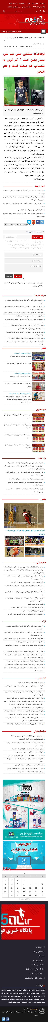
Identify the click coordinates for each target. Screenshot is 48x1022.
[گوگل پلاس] (33, 222)
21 (30, 892)
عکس (43, 499)
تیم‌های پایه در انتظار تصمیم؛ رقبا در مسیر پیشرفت (28, 479)
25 (5, 892)
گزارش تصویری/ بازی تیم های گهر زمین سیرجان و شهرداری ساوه (24, 661)
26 (42, 895)
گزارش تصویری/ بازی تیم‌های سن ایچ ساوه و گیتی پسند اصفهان (24, 664)
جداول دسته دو (26, 7)
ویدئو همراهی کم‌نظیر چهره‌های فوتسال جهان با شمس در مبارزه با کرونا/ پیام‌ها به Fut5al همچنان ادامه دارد (17, 399)
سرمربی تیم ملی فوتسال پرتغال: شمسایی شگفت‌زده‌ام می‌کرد (25, 338)
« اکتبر (27, 899)
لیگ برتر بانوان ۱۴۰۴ (39, 7)
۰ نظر (30, 46)
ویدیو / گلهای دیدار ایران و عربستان (20, 376)
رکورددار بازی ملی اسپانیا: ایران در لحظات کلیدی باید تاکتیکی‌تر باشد (23, 711)
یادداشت (42, 458)
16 (17, 888)
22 (24, 892)
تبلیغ (28, 3)
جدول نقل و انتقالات (14, 7)
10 (11, 884)
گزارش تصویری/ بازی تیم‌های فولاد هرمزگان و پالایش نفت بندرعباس (25, 532)
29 (24, 895)
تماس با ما (35, 3)
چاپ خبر (21, 46)
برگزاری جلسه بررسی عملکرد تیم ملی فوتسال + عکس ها (27, 582)
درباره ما (42, 3)
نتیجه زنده (22, 3)
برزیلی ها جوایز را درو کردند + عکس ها (32, 611)
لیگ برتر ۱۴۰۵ (13, 3)
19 (42, 892)
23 (18, 892)
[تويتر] (29, 222)
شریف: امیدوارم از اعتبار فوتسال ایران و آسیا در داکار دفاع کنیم (25, 768)
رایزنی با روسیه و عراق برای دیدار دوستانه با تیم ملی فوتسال (25, 714)
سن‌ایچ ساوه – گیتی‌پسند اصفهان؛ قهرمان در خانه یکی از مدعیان (24, 698)
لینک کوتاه (32, 224)
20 (36, 892)
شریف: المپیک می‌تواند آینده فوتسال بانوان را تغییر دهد (27, 325)
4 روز (29, 469)
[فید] (44, 11)
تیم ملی (41, 43)
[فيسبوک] (38, 222)
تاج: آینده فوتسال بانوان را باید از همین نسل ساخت (28, 752)
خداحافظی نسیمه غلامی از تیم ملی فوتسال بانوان (29, 765)
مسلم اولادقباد (29, 232)
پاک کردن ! (9, 276)
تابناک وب (26, 1009)
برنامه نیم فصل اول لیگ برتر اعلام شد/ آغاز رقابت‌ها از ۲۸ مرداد (25, 724)
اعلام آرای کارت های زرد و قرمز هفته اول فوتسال (29, 316)
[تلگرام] (37, 11)
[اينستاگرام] (40, 11)
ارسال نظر (18, 276)
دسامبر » (21, 899)
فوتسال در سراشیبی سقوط (35, 604)
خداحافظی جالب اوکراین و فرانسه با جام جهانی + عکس (27, 607)
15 (24, 888)
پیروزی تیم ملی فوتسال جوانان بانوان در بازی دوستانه (27, 748)
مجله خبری (41, 409)
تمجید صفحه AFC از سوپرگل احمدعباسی (19, 363)
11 (5, 884)
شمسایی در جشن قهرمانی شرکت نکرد (20, 356)
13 (36, 888)
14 (30, 888)
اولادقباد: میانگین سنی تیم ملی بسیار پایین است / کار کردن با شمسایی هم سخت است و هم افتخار (24, 63)
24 (11, 892)
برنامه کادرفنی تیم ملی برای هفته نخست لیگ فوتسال (27, 707)
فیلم (44, 348)
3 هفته (33, 475)
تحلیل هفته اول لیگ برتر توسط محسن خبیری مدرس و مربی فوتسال (23, 312)
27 (36, 895)
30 (18, 895)
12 (42, 888)
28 (30, 895)
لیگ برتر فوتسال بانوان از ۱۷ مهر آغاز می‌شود (30, 771)
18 (5, 888)
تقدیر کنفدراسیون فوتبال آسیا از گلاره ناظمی (30, 210)
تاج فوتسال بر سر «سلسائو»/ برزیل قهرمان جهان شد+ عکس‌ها (25, 614)
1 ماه (10, 479)
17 (11, 888)
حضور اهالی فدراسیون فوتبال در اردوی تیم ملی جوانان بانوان (25, 755)
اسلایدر (35, 43)
